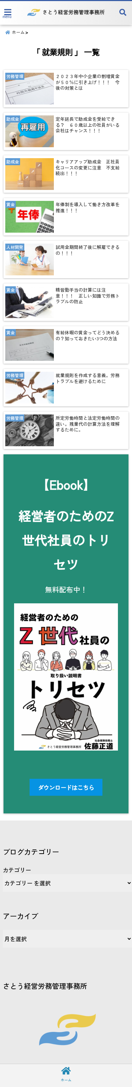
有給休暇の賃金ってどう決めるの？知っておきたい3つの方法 (88, 335)
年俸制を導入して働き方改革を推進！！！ (88, 207)
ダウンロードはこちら (66, 787)
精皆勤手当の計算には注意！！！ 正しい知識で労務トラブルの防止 (88, 295)
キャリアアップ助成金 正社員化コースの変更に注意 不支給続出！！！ (88, 167)
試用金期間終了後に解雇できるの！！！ (88, 250)
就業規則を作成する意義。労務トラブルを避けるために (88, 378)
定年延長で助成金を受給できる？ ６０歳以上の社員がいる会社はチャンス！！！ (88, 124)
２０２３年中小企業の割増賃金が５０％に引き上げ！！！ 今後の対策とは (88, 82)
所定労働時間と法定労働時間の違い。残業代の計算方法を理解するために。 (88, 423)
